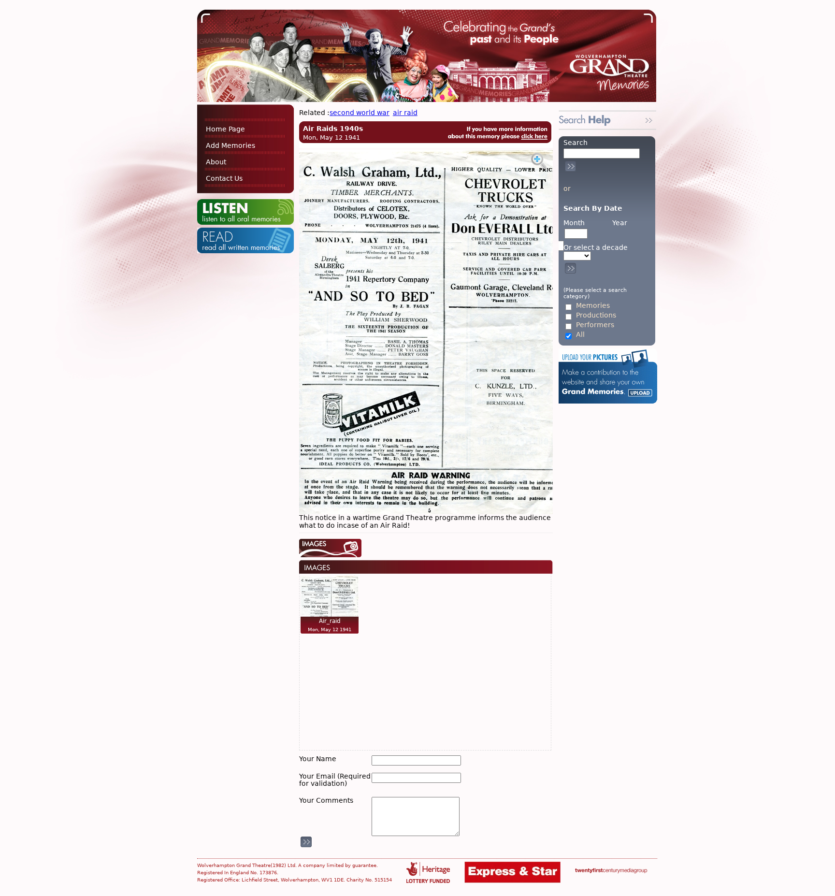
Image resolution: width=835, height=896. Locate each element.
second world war (359, 112)
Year (619, 223)
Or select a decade (595, 247)
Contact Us (224, 178)
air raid (405, 112)
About (216, 162)
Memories (593, 305)
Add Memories (230, 145)
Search (575, 142)
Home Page (225, 129)
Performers (595, 325)
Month (574, 223)
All (580, 334)
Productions (596, 315)
